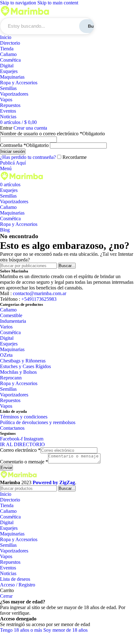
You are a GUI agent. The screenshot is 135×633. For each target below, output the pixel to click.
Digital (7, 65)
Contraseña (24, 145)
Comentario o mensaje (24, 461)
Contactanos (12, 428)
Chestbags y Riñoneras (23, 360)
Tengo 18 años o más (21, 630)
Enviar (6, 467)
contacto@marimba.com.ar (39, 293)
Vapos (6, 99)
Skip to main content (57, 2)
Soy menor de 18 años (65, 630)
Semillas (8, 88)
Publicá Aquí (13, 162)
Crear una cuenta (30, 128)
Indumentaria (13, 321)
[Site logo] (25, 14)
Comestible (11, 315)
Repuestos (10, 105)
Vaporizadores (14, 94)
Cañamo (8, 54)
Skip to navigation (18, 2)
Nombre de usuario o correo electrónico (52, 133)
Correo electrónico (20, 450)
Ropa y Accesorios (18, 82)
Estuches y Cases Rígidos (25, 366)
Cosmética (10, 60)
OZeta (6, 355)
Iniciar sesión (13, 151)
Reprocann (11, 377)
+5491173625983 (38, 299)
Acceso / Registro (17, 584)
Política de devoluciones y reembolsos (37, 422)
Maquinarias (12, 77)
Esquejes (9, 71)
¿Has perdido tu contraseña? (28, 157)
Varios (6, 326)
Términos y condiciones (23, 416)
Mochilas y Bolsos (18, 372)
